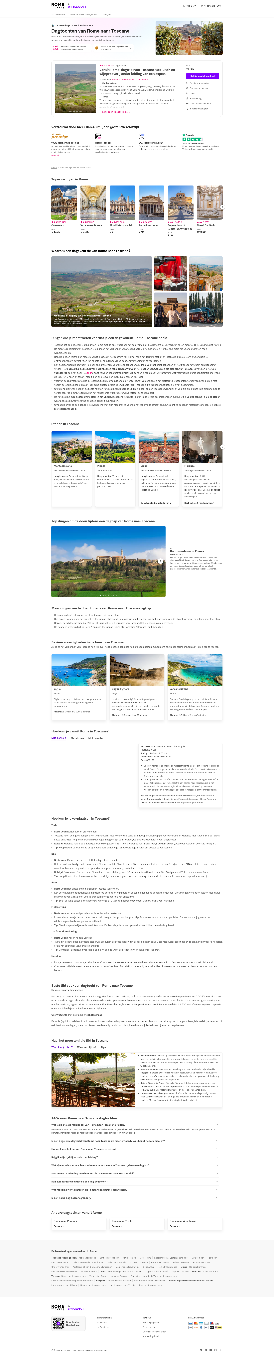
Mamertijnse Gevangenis (127, 1266)
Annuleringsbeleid (151, 1336)
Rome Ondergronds (167, 1266)
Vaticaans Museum (87, 1257)
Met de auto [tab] (95, 738)
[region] (75, 88)
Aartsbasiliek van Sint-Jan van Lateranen (92, 1266)
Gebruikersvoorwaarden (154, 1331)
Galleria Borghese (197, 1266)
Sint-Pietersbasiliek (109, 1257)
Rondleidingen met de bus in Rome (124, 1271)
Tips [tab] (103, 1047)
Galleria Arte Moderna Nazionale (87, 1262)
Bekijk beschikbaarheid (203, 75)
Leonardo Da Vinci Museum (64, 1271)
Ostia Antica (148, 1266)
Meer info (55, 155)
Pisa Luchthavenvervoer (150, 1285)
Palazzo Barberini (59, 1262)
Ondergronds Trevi (60, 1266)
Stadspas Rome (210, 1271)
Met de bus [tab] (77, 738)
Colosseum (145, 1257)
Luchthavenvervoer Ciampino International (72, 1280)
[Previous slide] (58, 88)
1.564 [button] (109, 65)
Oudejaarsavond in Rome (118, 1280)
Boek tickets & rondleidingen (155, 502)
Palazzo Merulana (201, 1262)
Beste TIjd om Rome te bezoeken (150, 1280)
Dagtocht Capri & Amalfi (156, 1271)
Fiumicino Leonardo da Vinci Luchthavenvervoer (154, 1276)
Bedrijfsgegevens (151, 1322)
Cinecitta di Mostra (160, 1262)
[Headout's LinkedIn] (201, 1350)
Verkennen (60, 14)
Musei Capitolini (89, 1271)
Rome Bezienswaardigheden (83, 14)
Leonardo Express (118, 1276)
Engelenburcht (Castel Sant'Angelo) (171, 1257)
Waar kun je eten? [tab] (62, 1047)
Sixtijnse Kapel (129, 1257)
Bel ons (103, 1322)
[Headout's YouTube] (210, 1350)
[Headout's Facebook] (215, 1350)
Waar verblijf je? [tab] (86, 1047)
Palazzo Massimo (181, 1262)
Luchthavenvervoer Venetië (122, 1285)
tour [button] (89, 372)
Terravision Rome (97, 1276)
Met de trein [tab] (58, 737)
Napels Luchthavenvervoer (93, 1285)
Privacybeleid (149, 1327)
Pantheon (212, 1257)
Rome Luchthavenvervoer (73, 1276)
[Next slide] (92, 88)
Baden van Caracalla (116, 1262)
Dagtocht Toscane (180, 1271)
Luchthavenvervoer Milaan (64, 1285)
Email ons (104, 1327)
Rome (54, 167)
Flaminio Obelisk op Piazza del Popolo (130, 79)
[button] (101, 291)
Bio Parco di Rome (139, 1262)
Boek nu (58, 1226)
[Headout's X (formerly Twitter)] (220, 1350)
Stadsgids (106, 14)
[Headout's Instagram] (206, 1350)
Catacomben (198, 1257)
